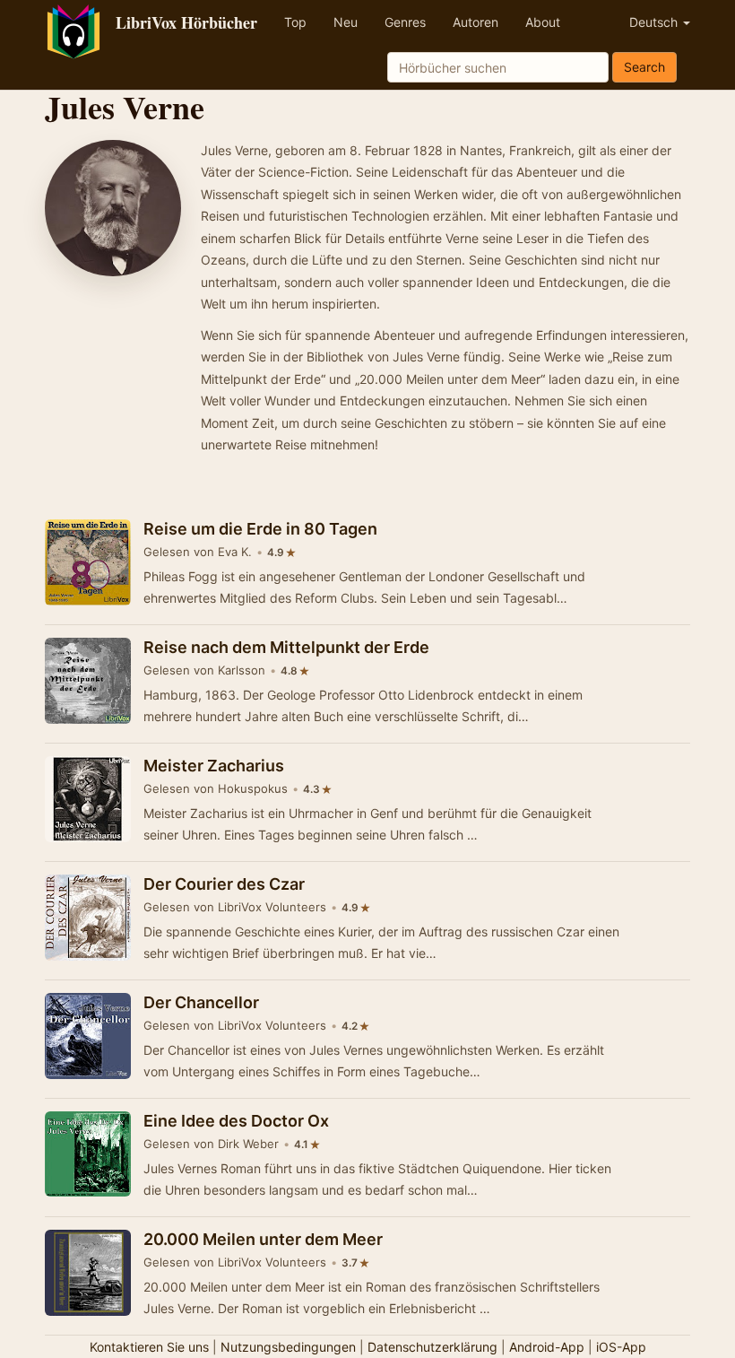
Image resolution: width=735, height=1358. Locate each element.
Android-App (546, 1346)
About (542, 22)
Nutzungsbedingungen (288, 1346)
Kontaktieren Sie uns (149, 1346)
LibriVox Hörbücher (186, 22)
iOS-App (621, 1346)
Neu (345, 22)
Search (644, 66)
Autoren (475, 22)
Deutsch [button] (655, 22)
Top (295, 22)
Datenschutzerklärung (432, 1346)
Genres (405, 22)
